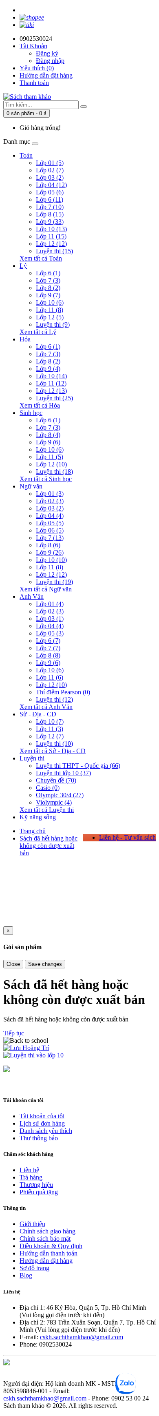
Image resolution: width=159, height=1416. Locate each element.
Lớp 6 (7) (48, 640)
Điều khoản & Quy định (51, 1245)
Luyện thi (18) (54, 471)
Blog (26, 1275)
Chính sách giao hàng (47, 1231)
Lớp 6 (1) (48, 273)
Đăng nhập (50, 60)
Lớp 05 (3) (50, 633)
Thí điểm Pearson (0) (63, 692)
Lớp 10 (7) (50, 721)
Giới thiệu (32, 1223)
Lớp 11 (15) (51, 236)
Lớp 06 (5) (50, 530)
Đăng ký (47, 53)
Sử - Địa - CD (38, 714)
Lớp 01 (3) (50, 493)
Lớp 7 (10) (50, 206)
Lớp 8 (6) (48, 545)
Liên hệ (29, 1169)
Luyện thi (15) (54, 251)
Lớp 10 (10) (51, 559)
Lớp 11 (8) (49, 309)
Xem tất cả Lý (38, 331)
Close (13, 964)
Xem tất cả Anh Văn (46, 706)
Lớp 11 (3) (49, 728)
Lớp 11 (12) (51, 383)
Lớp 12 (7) (50, 736)
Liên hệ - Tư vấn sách (127, 837)
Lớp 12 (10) (51, 464)
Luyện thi (32, 758)
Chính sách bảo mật (45, 1238)
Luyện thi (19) (54, 581)
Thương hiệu (36, 1184)
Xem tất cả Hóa (40, 405)
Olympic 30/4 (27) (60, 795)
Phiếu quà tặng (39, 1192)
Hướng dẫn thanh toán (48, 1253)
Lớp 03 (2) (50, 177)
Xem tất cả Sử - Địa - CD (53, 750)
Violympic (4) (54, 802)
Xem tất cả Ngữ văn (46, 589)
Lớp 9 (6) (48, 442)
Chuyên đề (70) (56, 780)
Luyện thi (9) (53, 324)
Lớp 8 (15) (50, 214)
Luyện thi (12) (54, 699)
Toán (26, 155)
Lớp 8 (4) (48, 434)
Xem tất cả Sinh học (46, 478)
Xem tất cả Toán (41, 258)
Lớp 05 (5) (50, 523)
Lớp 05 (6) (50, 192)
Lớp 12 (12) (51, 243)
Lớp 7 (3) (48, 280)
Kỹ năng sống (38, 817)
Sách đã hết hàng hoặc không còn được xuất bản (48, 845)
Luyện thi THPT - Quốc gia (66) (78, 765)
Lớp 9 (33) (50, 221)
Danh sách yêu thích (46, 1130)
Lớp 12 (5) (50, 317)
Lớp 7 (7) (48, 647)
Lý (23, 265)
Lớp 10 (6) (50, 302)
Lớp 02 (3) (50, 500)
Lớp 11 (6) (49, 677)
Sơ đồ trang (34, 1267)
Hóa (25, 339)
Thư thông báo (39, 1138)
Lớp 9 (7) (48, 295)
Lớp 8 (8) (48, 655)
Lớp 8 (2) (48, 287)
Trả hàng (31, 1177)
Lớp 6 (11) (49, 199)
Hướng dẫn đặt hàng (46, 75)
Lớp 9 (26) (50, 552)
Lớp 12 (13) (51, 390)
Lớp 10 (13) (51, 228)
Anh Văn (32, 596)
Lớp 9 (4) (48, 368)
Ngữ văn (31, 486)
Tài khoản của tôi (42, 1116)
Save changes (45, 964)
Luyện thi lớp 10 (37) (63, 772)
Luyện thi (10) (54, 743)
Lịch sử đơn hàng (42, 1123)
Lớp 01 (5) (50, 162)
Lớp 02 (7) (50, 170)
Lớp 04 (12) (51, 184)
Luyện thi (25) (54, 398)
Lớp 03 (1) (50, 618)
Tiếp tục (13, 1033)
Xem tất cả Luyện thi (47, 809)
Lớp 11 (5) (49, 456)
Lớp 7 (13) (50, 537)
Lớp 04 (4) (50, 515)
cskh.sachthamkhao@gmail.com (81, 1336)
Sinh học (31, 412)
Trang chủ (33, 830)
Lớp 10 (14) (51, 375)
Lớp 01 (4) (50, 603)
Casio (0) (48, 787)
